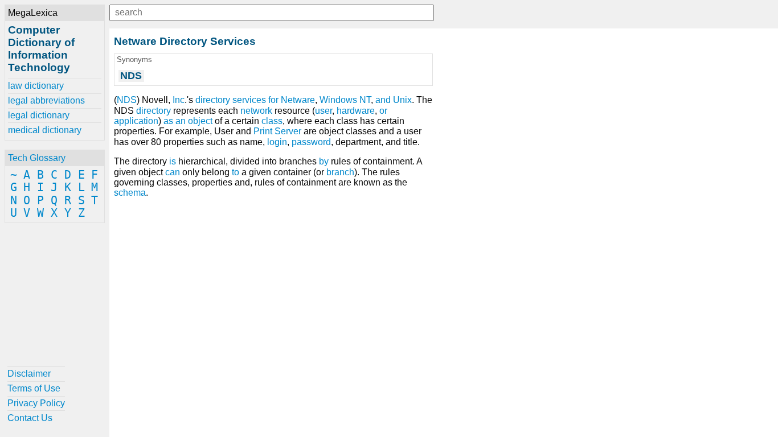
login (277, 142)
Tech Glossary (36, 158)
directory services (230, 100)
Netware (298, 100)
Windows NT (345, 100)
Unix (402, 100)
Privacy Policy (36, 403)
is (172, 161)
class (271, 121)
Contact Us (29, 418)
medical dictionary (44, 130)
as (168, 121)
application (136, 121)
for (273, 100)
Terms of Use (33, 388)
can (172, 172)
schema (130, 192)
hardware (356, 111)
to (235, 172)
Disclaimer (29, 373)
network (256, 111)
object (200, 121)
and (383, 100)
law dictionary (36, 85)
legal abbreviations (46, 100)
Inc (179, 100)
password (311, 142)
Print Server (277, 131)
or (383, 111)
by (324, 161)
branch (340, 172)
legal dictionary (38, 115)
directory (153, 111)
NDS (127, 100)
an (180, 121)
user (323, 111)
